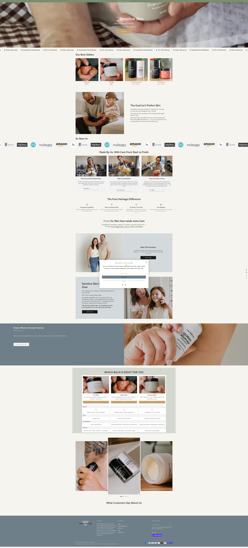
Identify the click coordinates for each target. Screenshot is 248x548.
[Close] (146, 262)
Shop (96, 402)
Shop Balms (90, 311)
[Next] (171, 464)
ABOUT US (120, 533)
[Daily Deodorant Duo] (136, 69)
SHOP (119, 529)
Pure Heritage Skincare (83, 546)
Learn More (148, 257)
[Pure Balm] (111, 69)
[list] (124, 208)
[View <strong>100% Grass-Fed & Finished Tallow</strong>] (91, 166)
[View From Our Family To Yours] (156, 166)
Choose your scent (21, 344)
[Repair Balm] (87, 69)
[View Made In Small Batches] (124, 166)
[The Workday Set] (161, 69)
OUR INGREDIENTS (122, 531)
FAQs (119, 535)
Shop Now (124, 31)
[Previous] (77, 464)
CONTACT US (121, 537)
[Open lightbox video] (124, 466)
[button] (26, 536)
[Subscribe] (171, 529)
